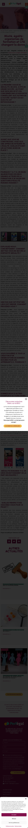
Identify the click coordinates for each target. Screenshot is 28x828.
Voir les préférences (14, 822)
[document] (14, 414)
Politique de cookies (10, 826)
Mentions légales (18, 826)
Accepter (14, 814)
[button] (26, 799)
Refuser (14, 818)
